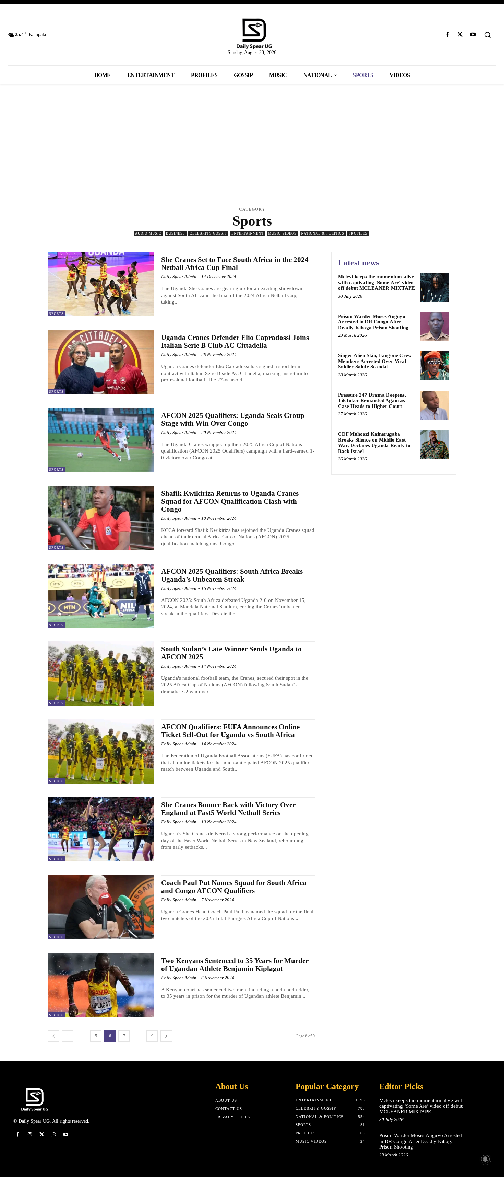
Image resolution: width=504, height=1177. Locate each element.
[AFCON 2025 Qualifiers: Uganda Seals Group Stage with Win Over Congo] (101, 440)
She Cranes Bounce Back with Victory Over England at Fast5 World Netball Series (228, 809)
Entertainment (247, 233)
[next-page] (166, 1036)
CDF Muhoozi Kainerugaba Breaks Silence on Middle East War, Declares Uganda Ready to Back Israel (374, 442)
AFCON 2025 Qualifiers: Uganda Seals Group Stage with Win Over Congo (232, 419)
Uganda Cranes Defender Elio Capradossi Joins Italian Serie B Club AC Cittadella (235, 341)
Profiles (358, 233)
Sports (56, 314)
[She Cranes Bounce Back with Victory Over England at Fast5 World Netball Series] (101, 829)
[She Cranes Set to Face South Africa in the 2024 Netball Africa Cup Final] (101, 284)
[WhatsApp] (54, 1134)
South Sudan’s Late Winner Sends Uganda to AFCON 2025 (231, 653)
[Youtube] (473, 34)
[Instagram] (29, 1134)
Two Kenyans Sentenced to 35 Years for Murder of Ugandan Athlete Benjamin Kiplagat (235, 965)
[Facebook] (447, 34)
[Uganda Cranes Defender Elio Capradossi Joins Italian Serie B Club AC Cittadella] (101, 362)
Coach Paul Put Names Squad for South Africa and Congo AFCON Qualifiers (234, 887)
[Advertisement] (252, 143)
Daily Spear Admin (178, 276)
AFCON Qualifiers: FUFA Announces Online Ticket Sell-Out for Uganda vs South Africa (230, 731)
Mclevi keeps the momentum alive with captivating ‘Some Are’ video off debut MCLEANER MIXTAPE (376, 282)
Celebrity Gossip (208, 233)
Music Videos (282, 233)
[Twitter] (460, 34)
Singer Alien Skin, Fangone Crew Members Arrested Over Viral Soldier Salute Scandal (375, 361)
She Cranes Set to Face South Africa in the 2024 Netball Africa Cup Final (235, 263)
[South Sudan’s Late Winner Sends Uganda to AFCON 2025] (101, 673)
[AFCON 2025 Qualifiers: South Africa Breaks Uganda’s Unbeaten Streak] (101, 596)
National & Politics (322, 233)
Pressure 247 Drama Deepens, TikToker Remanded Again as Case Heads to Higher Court (372, 400)
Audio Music (148, 233)
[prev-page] (53, 1036)
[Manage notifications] (485, 1159)
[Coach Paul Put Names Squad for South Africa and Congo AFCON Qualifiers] (101, 907)
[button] (487, 34)
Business (175, 233)
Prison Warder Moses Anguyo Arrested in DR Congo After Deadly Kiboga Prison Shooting (373, 321)
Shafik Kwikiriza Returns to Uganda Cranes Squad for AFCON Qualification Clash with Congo (230, 501)
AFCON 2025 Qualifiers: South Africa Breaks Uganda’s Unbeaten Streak (232, 575)
